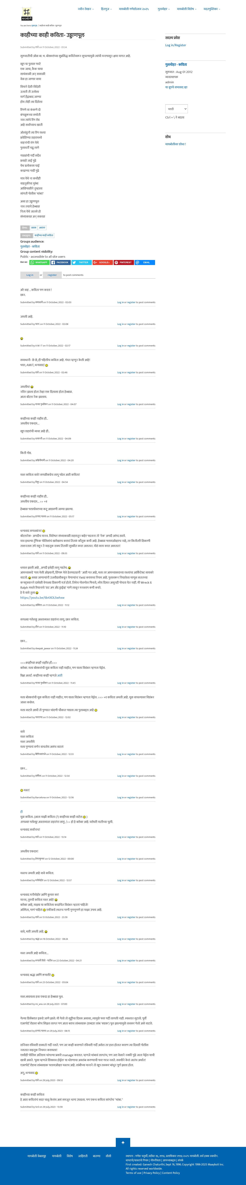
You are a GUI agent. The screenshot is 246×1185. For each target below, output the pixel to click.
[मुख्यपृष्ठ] (26, 13)
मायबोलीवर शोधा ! (175, 144)
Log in (29, 275)
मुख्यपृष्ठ (34, 25)
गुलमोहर (162, 9)
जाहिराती (83, 1156)
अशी (59, 675)
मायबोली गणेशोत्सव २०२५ (134, 9)
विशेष (70, 1156)
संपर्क (180, 1160)
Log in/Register (175, 45)
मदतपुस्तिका (211, 9)
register (52, 275)
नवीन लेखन (84, 9)
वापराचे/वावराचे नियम (137, 1160)
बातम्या (96, 1156)
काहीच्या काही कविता (44, 235)
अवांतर (42, 228)
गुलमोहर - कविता (30, 246)
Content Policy (171, 1173)
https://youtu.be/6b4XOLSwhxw (42, 598)
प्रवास (33, 228)
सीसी (108, 1156)
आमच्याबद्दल (169, 1160)
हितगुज (105, 9)
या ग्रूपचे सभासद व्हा (176, 87)
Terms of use (133, 1173)
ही (21, 812)
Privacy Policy (152, 1173)
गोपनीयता (156, 1160)
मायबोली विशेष (185, 9)
